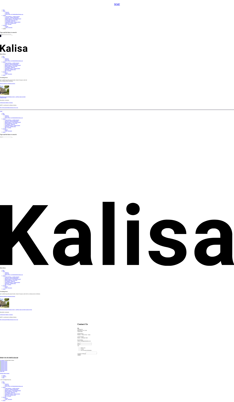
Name (78, 343)
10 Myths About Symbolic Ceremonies (6, 102)
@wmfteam (2, 360)
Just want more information (86, 350)
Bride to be (83, 347)
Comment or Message (81, 353)
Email (78, 344)
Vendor (82, 349)
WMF (117, 4)
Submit (79, 354)
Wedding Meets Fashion (4, 373)
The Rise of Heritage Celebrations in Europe (7, 83)
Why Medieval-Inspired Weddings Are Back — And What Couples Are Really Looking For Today (16, 309)
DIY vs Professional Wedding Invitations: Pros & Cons (9, 107)
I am (78, 345)
